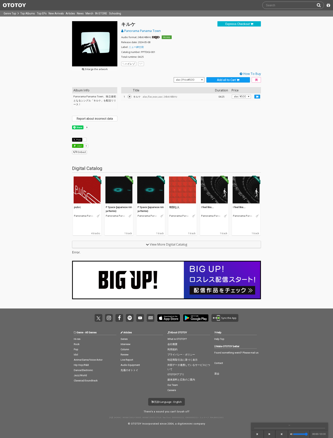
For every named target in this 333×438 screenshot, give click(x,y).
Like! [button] (79, 145)
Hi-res (166, 37)
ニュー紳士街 (136, 47)
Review (125, 354)
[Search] (320, 5)
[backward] (257, 434)
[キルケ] (129, 96)
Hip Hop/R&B (81, 365)
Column (125, 349)
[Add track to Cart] (257, 97)
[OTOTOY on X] (98, 318)
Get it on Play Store (196, 318)
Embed (81, 152)
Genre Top (10, 13)
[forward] (281, 434)
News (80, 13)
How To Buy (251, 74)
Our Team (172, 385)
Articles (70, 13)
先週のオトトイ (129, 370)
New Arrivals (56, 13)
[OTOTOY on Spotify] (130, 318)
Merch (89, 13)
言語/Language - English (167, 402)
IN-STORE (101, 13)
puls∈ (77, 207)
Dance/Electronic (83, 370)
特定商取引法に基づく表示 (182, 359)
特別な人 (174, 207)
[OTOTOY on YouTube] (140, 318)
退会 (216, 373)
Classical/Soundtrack (86, 380)
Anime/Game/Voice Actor (88, 359)
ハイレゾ (130, 63)
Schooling (115, 13)
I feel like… (207, 207)
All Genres (91, 332)
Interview (125, 344)
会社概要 (172, 344)
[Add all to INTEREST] (256, 80)
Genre (80, 332)
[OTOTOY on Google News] (150, 318)
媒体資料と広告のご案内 (181, 379)
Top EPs (42, 13)
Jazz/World (80, 375)
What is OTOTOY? (177, 339)
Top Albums (27, 13)
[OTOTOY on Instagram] (109, 318)
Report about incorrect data (95, 118)
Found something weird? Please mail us (236, 352)
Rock (77, 344)
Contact (218, 363)
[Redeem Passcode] (327, 5)
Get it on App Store (168, 318)
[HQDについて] (156, 37)
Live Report (127, 359)
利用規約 (172, 349)
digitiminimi (185, 423)
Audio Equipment (130, 365)
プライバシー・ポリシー (181, 354)
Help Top (219, 339)
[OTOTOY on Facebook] (119, 318)
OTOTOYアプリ (175, 374)
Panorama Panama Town (142, 31)
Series (124, 339)
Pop (76, 349)
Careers (171, 390)
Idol (76, 354)
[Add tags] (141, 64)
